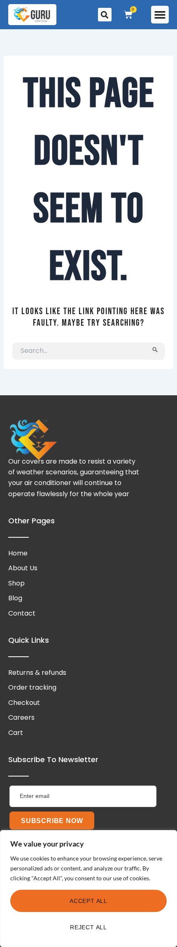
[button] (160, 15)
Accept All (88, 901)
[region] (88, 888)
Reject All (88, 927)
